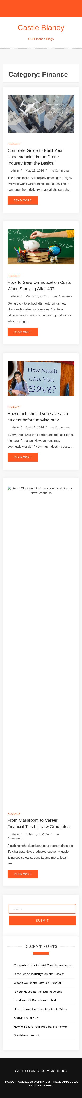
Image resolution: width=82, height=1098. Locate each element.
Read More (23, 200)
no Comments (59, 170)
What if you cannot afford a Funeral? (39, 982)
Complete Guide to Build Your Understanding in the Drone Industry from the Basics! (35, 156)
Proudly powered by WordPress (27, 1081)
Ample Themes (43, 1085)
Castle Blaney (41, 27)
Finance (14, 144)
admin (15, 170)
